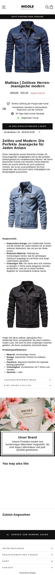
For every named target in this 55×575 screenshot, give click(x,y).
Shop (5, 561)
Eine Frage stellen (17, 385)
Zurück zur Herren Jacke (29, 535)
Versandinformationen (20, 380)
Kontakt (8, 567)
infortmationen (13, 548)
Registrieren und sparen (20, 555)
